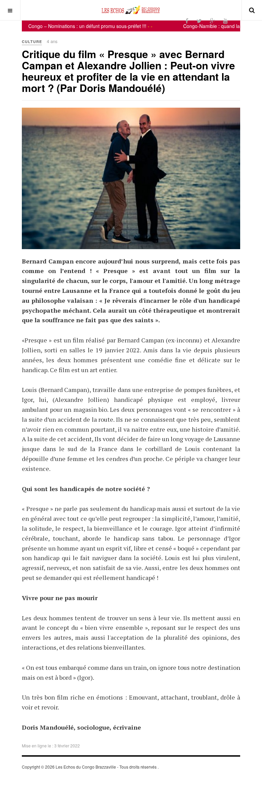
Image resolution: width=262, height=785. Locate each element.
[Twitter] (199, 21)
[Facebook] (186, 21)
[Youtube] (225, 21)
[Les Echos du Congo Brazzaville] (131, 9)
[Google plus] (212, 21)
